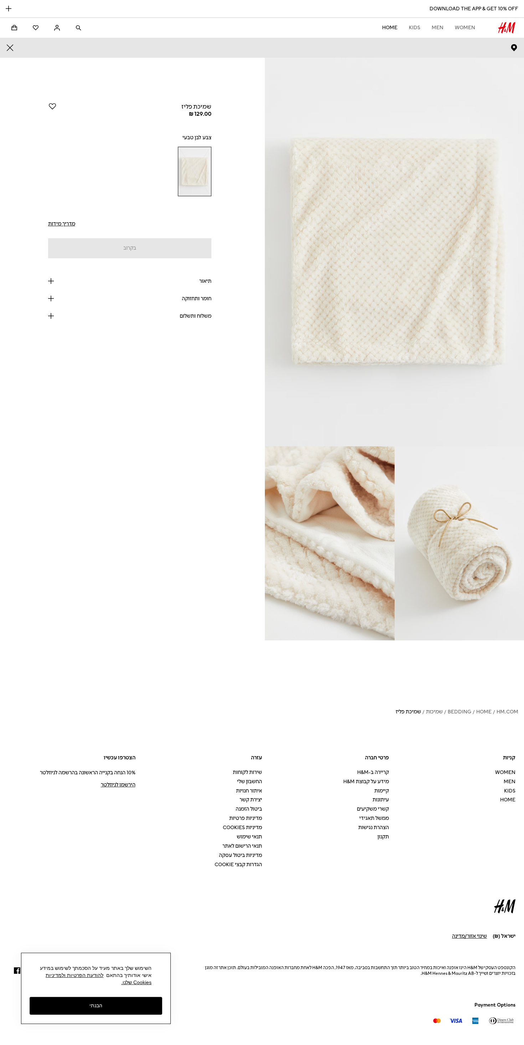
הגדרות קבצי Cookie (238, 865)
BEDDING (459, 712)
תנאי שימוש (249, 837)
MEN (437, 27)
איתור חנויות (249, 791)
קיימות (381, 791)
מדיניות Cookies (242, 827)
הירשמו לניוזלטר (118, 785)
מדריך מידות (61, 224)
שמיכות (434, 712)
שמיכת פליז (408, 712)
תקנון (383, 837)
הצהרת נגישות (373, 827)
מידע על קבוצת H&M (366, 781)
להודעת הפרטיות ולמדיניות (74, 975)
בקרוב (129, 248)
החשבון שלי (249, 781)
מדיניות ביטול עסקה (240, 855)
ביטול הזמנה (249, 809)
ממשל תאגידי (374, 818)
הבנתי (95, 1006)
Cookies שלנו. (136, 982)
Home (389, 27)
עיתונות (381, 800)
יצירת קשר (251, 800)
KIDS (414, 27)
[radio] (194, 171)
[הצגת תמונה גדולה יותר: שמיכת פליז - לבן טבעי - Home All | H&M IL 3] (330, 543)
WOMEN (465, 27)
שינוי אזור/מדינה (469, 936)
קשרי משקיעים (373, 809)
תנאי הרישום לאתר (242, 846)
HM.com (507, 712)
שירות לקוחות (247, 772)
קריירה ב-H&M (373, 772)
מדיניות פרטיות (245, 818)
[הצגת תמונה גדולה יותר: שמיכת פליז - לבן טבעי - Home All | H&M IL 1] (394, 252)
